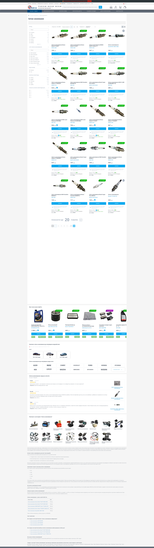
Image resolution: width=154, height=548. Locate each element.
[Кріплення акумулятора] (107, 436)
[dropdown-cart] (120, 7)
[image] (59, 36)
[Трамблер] (46, 436)
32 (74, 27)
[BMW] (49, 365)
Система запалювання (34, 15)
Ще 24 (38, 64)
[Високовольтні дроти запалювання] (34, 436)
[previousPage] (52, 226)
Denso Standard (40, 54)
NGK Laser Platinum (40, 59)
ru (125, 3)
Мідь (40, 82)
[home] (28, 15)
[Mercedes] (77, 369)
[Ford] (90, 365)
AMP (40, 34)
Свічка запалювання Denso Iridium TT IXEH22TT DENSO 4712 (38, 508)
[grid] (123, 27)
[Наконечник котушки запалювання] (107, 423)
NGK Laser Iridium (40, 58)
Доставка (34, 3)
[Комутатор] (83, 436)
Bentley (40, 42)
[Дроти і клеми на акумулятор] (95, 436)
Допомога (51, 3)
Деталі (89, 1)
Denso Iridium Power (40, 63)
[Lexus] (49, 369)
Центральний (44, 8)
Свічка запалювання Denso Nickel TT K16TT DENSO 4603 (38, 504)
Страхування (69, 3)
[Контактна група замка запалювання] (95, 423)
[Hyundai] (118, 365)
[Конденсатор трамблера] (71, 436)
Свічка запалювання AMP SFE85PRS (36, 522)
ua (123, 3)
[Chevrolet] (77, 365)
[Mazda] (63, 369)
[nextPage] (74, 226)
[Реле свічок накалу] (83, 423)
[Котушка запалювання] (119, 423)
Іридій (40, 79)
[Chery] (63, 365)
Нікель (40, 77)
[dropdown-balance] (125, 7)
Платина (40, 81)
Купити (60, 53)
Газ (40, 71)
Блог (92, 3)
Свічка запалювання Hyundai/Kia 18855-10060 (36, 510)
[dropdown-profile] (116, 7)
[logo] (32, 7)
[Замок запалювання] (58, 436)
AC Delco (40, 32)
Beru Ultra (40, 56)
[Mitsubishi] (90, 369)
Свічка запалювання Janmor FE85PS (36, 524)
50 (77, 27)
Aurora (40, 39)
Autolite (40, 40)
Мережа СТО (76, 3)
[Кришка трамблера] (58, 423)
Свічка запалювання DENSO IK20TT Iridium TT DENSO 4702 (38, 506)
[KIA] (35, 369)
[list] (125, 27)
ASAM (40, 35)
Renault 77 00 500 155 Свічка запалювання (117, 399)
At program (40, 37)
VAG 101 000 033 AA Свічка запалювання (117, 388)
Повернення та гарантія (43, 3)
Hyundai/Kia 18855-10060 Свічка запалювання (117, 409)
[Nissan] (104, 369)
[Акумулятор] (46, 423)
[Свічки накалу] (34, 423)
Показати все (116, 369)
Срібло (40, 84)
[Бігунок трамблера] (71, 423)
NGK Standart (40, 52)
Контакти (56, 3)
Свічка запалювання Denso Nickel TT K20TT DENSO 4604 (38, 501)
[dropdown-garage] (111, 7)
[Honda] (104, 365)
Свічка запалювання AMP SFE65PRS (36, 520)
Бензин (40, 70)
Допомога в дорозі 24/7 (85, 3)
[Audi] (35, 365)
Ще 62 (38, 44)
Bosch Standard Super (40, 61)
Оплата (29, 3)
